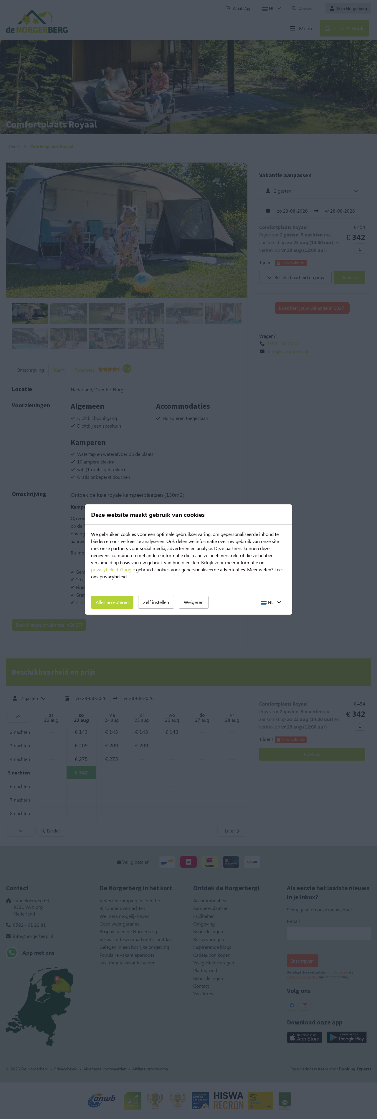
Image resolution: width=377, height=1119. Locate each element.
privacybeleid (104, 569)
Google (127, 569)
